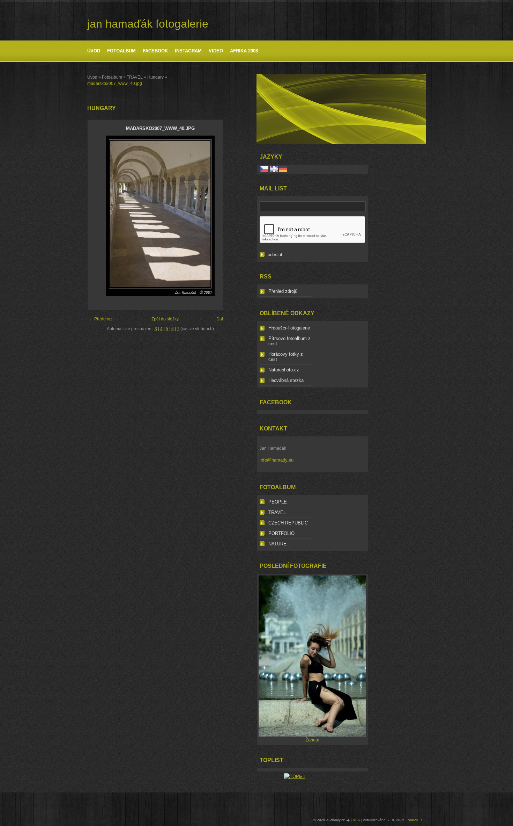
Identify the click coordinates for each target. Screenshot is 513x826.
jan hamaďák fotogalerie (147, 23)
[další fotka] (221, 216)
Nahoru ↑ (415, 820)
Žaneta (312, 739)
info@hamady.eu (276, 460)
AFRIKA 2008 (244, 50)
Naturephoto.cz (283, 369)
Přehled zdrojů (282, 291)
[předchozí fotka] (99, 216)
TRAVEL (135, 77)
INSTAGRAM (188, 50)
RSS (356, 820)
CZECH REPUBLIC (288, 523)
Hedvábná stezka (286, 380)
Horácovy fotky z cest (285, 357)
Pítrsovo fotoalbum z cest (289, 341)
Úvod (93, 50)
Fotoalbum (121, 50)
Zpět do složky (165, 319)
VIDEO (216, 50)
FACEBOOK (155, 50)
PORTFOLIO (281, 533)
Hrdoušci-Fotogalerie (289, 328)
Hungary (155, 77)
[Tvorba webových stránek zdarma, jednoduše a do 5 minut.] (348, 820)
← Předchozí (101, 319)
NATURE (277, 543)
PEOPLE (277, 502)
